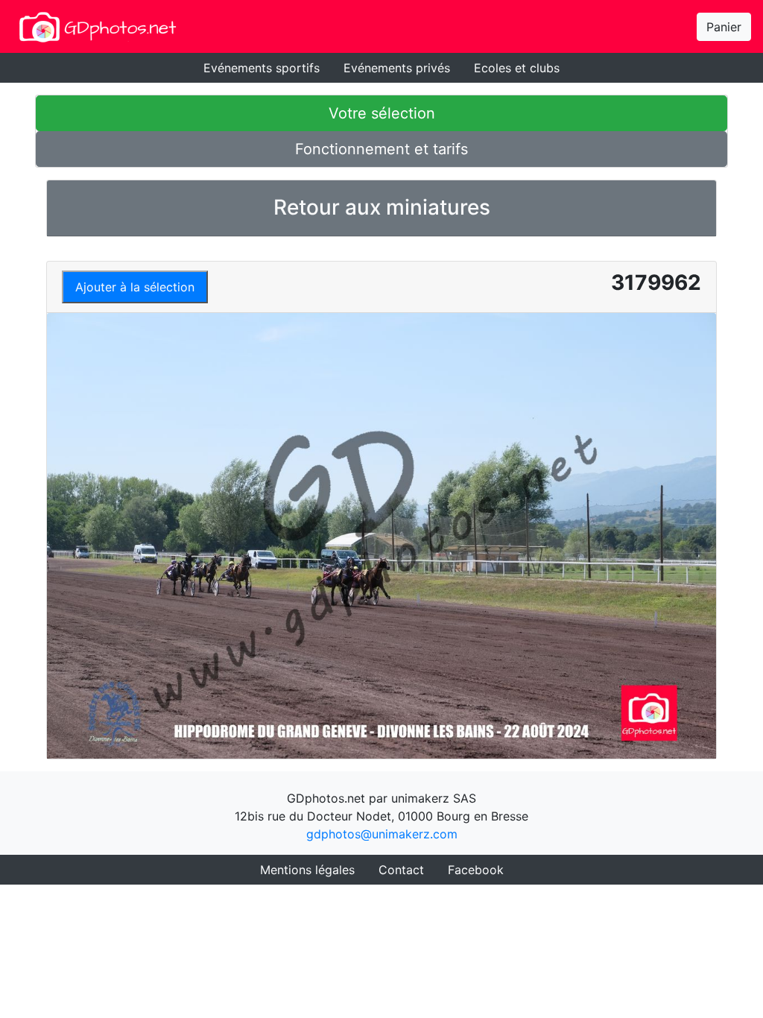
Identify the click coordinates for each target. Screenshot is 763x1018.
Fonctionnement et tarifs (381, 149)
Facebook (476, 869)
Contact (401, 869)
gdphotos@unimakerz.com (382, 833)
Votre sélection (382, 113)
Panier (723, 26)
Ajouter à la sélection (134, 286)
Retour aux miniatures (381, 207)
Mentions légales (307, 869)
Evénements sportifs (261, 67)
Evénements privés (396, 67)
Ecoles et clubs (517, 67)
